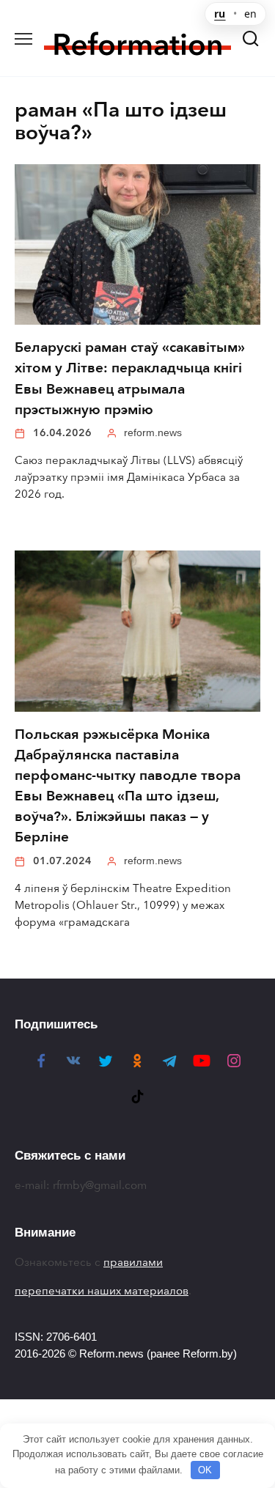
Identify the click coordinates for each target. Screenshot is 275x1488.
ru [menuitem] (219, 14)
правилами (133, 1262)
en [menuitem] (250, 14)
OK (205, 1470)
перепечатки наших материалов (101, 1290)
